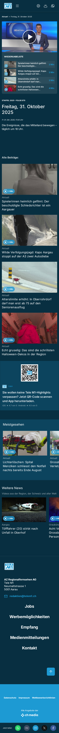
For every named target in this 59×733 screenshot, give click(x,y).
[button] (27, 728)
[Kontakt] (53, 6)
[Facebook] (53, 728)
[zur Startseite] (8, 6)
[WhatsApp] (18, 728)
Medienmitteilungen (29, 637)
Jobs (29, 606)
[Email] (35, 728)
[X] (44, 728)
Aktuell (5, 17)
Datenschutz (10, 697)
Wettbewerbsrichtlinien (43, 697)
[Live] (38, 6)
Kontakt (29, 648)
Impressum (24, 697)
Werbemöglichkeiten (29, 616)
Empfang (29, 627)
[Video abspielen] (29, 36)
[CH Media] (29, 714)
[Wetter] (46, 6)
